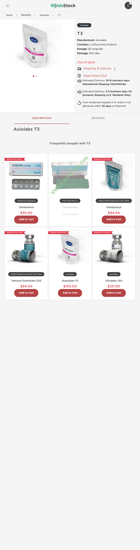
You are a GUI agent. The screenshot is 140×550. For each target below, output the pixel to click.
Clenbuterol (26, 207)
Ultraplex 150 (113, 280)
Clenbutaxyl (113, 207)
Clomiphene (70, 207)
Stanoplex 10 (70, 280)
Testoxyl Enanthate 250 (26, 280)
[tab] (41, 118)
